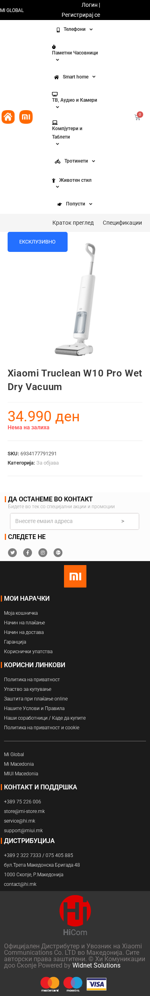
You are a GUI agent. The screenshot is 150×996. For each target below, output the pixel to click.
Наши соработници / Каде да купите (45, 718)
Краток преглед (73, 222)
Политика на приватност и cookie (41, 727)
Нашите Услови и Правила (34, 708)
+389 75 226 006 (22, 802)
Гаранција (15, 642)
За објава (47, 463)
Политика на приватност (32, 679)
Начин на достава (24, 632)
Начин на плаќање (24, 623)
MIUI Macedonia (21, 774)
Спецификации (122, 222)
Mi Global (14, 754)
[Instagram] (42, 552)
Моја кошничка (21, 613)
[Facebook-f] (27, 552)
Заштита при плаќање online (36, 699)
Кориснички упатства (28, 651)
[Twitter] (12, 552)
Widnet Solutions (96, 965)
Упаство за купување (27, 689)
